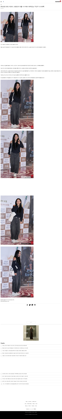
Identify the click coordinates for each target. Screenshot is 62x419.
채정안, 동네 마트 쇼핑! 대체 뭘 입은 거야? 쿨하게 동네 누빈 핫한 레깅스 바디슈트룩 (14, 348)
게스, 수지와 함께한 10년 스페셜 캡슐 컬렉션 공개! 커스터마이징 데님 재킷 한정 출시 (15, 384)
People (34, 403)
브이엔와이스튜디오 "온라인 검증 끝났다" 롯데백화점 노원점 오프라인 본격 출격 (14, 374)
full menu (1, 2)
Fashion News (34, 401)
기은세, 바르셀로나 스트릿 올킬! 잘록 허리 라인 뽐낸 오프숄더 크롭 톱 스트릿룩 (14, 350)
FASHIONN (58, 1)
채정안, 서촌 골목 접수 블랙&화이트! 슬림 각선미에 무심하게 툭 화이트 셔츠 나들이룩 (14, 353)
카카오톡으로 (32, 305)
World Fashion (29, 403)
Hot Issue (30, 401)
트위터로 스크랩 (30, 305)
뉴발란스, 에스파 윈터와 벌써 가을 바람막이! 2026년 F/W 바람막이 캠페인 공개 (13, 356)
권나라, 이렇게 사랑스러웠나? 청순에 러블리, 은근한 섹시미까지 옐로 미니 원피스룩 (14, 376)
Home (27, 401)
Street (36, 403)
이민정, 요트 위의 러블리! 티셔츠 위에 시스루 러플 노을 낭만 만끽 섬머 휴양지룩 (14, 345)
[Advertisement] (30, 56)
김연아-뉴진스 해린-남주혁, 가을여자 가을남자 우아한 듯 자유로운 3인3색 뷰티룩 (14, 381)
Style (25, 403)
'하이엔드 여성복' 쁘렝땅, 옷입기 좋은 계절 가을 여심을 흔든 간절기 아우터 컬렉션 (14, 379)
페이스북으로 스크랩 (27, 305)
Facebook (3, 1)
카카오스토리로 (35, 305)
